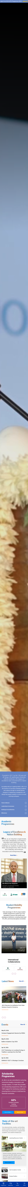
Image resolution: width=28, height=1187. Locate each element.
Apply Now (4, 1)
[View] (14, 1033)
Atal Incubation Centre (15, 1170)
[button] (13, 974)
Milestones (4, 813)
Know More (8, 1112)
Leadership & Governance (7, 806)
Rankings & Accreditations (7, 809)
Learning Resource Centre (16, 1138)
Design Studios (13, 1176)
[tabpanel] (14, 1151)
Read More (13, 855)
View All (21, 981)
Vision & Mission (5, 802)
